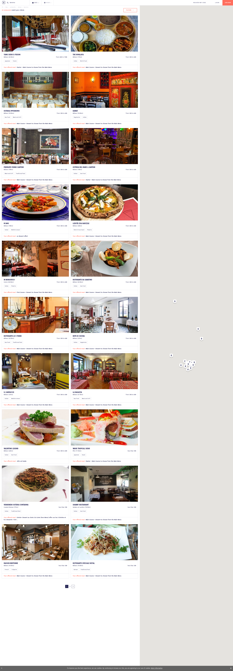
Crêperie (14, 569)
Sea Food (7, 117)
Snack (83, 455)
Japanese (7, 61)
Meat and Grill (17, 117)
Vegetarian (77, 117)
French (7, 569)
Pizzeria (89, 230)
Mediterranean (15, 230)
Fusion (15, 61)
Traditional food (20, 173)
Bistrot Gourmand (79, 230)
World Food (83, 61)
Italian (75, 173)
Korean (76, 569)
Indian (75, 61)
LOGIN (217, 2)
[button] (171, 356)
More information (156, 668)
